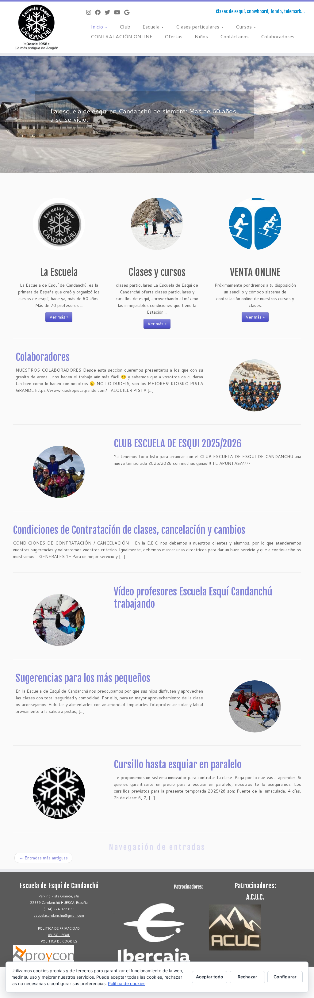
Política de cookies (126, 983)
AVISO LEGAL (59, 934)
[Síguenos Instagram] (90, 12)
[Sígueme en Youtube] (119, 12)
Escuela (152, 26)
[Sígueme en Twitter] (109, 12)
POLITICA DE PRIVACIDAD (59, 928)
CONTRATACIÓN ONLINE (121, 36)
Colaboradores (277, 36)
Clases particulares (198, 26)
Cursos (244, 26)
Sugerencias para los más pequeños (83, 678)
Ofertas (173, 36)
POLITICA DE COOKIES (59, 941)
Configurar (285, 976)
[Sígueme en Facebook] (100, 12)
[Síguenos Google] (128, 12)
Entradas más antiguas (43, 858)
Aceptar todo (209, 976)
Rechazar (247, 976)
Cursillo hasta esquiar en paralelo (177, 765)
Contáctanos (234, 36)
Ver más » (58, 317)
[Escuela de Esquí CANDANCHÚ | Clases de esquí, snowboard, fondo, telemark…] (37, 27)
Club (125, 26)
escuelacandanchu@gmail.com (59, 915)
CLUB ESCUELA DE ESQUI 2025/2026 (178, 444)
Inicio (97, 26)
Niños (201, 36)
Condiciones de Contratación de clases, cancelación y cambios (129, 530)
